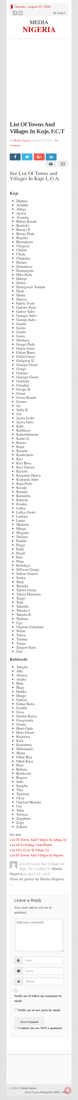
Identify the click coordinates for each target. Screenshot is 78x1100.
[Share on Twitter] (28, 156)
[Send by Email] (62, 163)
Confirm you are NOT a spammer (39, 1028)
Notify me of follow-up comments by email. (38, 998)
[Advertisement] (39, 82)
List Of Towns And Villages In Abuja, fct (39, 839)
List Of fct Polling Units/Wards (31, 844)
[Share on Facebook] (16, 156)
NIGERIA (39, 28)
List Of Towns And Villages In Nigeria (36, 855)
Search (61, 13)
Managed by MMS (50, 1092)
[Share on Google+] (40, 156)
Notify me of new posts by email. (39, 1010)
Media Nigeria (22, 140)
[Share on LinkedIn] (52, 156)
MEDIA (39, 22)
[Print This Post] (50, 163)
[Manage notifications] (67, 1090)
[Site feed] (20, 13)
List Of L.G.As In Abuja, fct (30, 850)
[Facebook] (15, 13)
